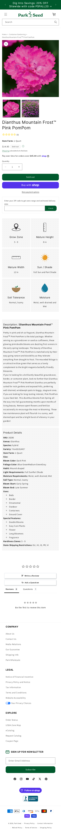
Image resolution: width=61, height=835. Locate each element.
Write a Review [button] (32, 575)
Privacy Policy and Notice (18, 682)
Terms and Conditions (16, 692)
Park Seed (17, 823)
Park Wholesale (13, 660)
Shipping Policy (46, 828)
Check (50, 208)
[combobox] (30, 22)
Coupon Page (12, 741)
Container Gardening (17, 34)
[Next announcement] (56, 5)
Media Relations (13, 644)
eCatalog (10, 730)
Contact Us (11, 639)
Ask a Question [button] (32, 582)
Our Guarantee (13, 649)
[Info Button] (23, 146)
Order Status (12, 720)
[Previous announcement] (5, 5)
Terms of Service (31, 828)
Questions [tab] (28, 589)
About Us (10, 633)
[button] (6, 14)
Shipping (5, 151)
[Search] (55, 22)
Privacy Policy (29, 823)
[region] (30, 5)
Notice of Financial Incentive (19, 676)
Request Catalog (13, 735)
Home (4, 34)
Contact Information (45, 823)
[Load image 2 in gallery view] (30, 108)
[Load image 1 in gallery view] (11, 108)
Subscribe (30, 769)
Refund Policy (17, 828)
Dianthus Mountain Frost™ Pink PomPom (18, 37)
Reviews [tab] (10, 589)
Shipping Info (12, 654)
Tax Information (13, 687)
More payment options (30, 192)
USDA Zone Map (13, 725)
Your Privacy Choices (21, 703)
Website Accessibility (16, 697)
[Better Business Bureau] (30, 798)
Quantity (5, 161)
